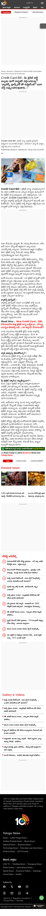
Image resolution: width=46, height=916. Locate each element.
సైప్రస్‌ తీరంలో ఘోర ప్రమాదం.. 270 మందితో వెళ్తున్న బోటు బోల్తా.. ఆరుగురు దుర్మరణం (25, 621)
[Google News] (12, 893)
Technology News (10, 848)
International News (24, 868)
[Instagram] (28, 886)
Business (10, 71)
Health (18, 874)
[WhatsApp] (20, 893)
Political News (9, 851)
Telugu (3, 71)
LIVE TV (30, 3)
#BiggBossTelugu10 (21, 12)
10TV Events (22, 851)
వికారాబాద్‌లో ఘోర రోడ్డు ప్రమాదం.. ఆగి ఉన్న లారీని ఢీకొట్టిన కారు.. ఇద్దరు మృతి (25, 562)
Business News (24, 845)
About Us (7, 898)
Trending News (18, 864)
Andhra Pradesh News (12, 841)
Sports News (8, 871)
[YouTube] (20, 886)
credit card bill (21, 461)
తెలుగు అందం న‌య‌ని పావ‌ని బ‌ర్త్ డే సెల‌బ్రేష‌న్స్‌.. (23, 629)
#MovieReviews (38, 12)
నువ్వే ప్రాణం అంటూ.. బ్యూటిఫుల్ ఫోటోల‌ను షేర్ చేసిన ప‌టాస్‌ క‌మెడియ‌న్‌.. (23, 596)
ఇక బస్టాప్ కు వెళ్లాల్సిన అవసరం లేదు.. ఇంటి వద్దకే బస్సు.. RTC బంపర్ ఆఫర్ (24, 636)
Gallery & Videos (13, 694)
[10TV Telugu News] (4, 3)
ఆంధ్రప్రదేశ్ (26, 7)
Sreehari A (13, 150)
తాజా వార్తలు (7, 7)
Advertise (19, 900)
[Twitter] (12, 886)
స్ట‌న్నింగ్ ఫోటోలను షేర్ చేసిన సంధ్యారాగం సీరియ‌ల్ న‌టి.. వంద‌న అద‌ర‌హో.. (23, 731)
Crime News (8, 874)
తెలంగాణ (17, 7)
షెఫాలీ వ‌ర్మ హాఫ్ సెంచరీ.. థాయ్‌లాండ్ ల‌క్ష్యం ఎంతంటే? (22, 588)
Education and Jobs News (31, 848)
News (5, 838)
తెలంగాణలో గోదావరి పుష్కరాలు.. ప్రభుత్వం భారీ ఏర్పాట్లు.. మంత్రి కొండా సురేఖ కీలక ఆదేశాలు (23, 571)
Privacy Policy (9, 900)
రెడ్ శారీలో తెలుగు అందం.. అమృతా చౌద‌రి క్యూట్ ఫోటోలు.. (24, 613)
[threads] (5, 893)
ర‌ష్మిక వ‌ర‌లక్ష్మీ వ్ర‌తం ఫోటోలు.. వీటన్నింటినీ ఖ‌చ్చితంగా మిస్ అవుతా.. (22, 748)
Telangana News (34, 864)
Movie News (29, 841)
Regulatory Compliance (21, 898)
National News (9, 845)
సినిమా (35, 7)
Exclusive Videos (23, 871)
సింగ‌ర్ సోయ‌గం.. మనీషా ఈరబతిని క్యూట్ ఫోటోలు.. (22, 755)
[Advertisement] (23, 41)
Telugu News (7, 455)
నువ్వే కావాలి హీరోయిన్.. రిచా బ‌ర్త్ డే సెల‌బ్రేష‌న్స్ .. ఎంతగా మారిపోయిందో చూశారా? (24, 579)
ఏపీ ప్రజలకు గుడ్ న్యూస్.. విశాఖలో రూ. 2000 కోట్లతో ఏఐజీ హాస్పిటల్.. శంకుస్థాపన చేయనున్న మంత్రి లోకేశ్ (23, 605)
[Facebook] (5, 886)
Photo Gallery (8, 868)
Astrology (37, 871)
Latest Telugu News (18, 838)
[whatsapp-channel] (23, 448)
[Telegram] (28, 893)
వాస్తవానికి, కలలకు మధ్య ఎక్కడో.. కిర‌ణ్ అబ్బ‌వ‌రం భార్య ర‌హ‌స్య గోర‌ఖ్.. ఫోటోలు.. (22, 740)
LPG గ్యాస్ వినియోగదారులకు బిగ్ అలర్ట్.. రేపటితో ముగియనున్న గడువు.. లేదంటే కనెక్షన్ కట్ (14, 495)
